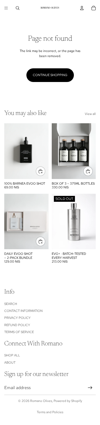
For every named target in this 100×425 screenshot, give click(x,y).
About (9, 362)
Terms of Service (19, 332)
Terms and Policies (50, 412)
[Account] (82, 8)
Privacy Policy (17, 318)
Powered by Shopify (68, 401)
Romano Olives (41, 401)
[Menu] (6, 8)
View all (90, 114)
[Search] (17, 8)
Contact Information (23, 311)
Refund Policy (17, 325)
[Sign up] (90, 387)
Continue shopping (50, 75)
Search (10, 304)
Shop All (12, 355)
